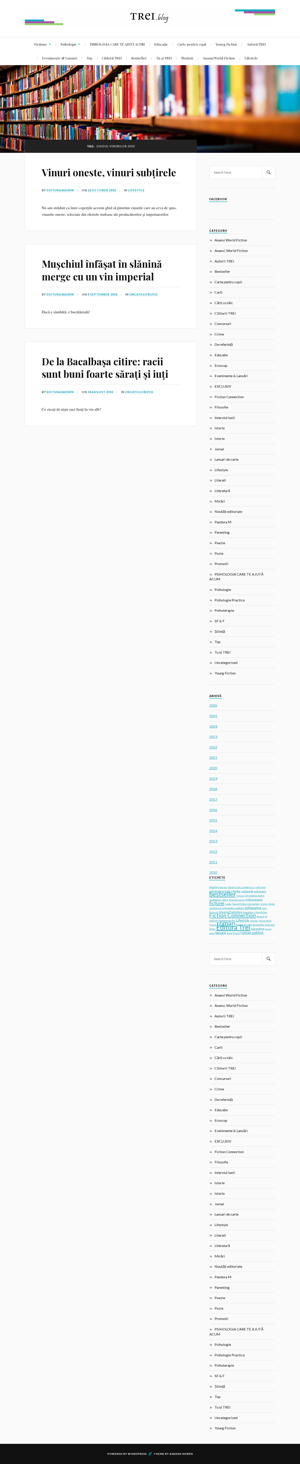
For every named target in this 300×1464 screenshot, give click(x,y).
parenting (257, 929)
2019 (213, 778)
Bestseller (139, 58)
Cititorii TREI (112, 58)
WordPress (137, 1453)
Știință (220, 631)
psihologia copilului (233, 908)
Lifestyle (251, 58)
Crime (219, 334)
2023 (213, 737)
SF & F (219, 621)
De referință (224, 344)
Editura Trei (233, 927)
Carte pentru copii (191, 44)
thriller (236, 891)
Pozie (219, 553)
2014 (213, 831)
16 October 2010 (102, 190)
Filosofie (221, 407)
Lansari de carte (227, 459)
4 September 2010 (102, 294)
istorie (213, 887)
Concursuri (223, 323)
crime (263, 904)
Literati (220, 480)
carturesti (247, 891)
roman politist (252, 933)
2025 (213, 716)
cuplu (228, 903)
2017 (213, 799)
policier (213, 920)
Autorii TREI (256, 44)
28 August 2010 (100, 392)
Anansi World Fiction (219, 58)
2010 (213, 872)
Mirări (220, 501)
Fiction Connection (229, 397)
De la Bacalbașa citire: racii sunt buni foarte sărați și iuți (105, 367)
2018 (213, 789)
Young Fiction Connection (246, 903)
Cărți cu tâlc (224, 303)
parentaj (254, 920)
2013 (213, 841)
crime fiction (260, 912)
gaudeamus (215, 900)
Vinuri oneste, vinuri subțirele (109, 172)
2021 (213, 757)
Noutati (187, 58)
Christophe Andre (254, 895)
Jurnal (219, 449)
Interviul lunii (225, 417)
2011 (213, 862)
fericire (240, 895)
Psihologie (68, 44)
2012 (213, 851)
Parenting (222, 532)
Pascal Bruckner (237, 900)
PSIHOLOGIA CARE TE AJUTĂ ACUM (117, 44)
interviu (222, 887)
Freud (236, 933)
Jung (229, 933)
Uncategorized (143, 294)
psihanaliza (253, 908)
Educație (161, 44)
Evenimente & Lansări (59, 58)
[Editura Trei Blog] (150, 23)
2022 (213, 747)
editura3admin (60, 190)
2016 (213, 810)
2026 (213, 705)
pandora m (215, 908)
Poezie (220, 543)
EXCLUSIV (223, 386)
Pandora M (223, 522)
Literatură (222, 491)
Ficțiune (40, 44)
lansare (220, 933)
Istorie (220, 428)
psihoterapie (254, 899)
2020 (213, 768)
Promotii (221, 564)
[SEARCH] (268, 172)
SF (266, 916)
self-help (260, 887)
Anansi (260, 916)
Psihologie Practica (230, 600)
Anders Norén (181, 1453)
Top (89, 58)
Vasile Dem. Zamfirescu (241, 887)
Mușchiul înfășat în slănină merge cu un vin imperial (102, 270)
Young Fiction (226, 44)
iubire (225, 900)
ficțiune (216, 903)
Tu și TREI (164, 58)
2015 (213, 820)
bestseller (222, 894)
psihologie (260, 891)
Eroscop (221, 365)
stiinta (271, 904)
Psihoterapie (224, 610)
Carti (218, 292)
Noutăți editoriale (228, 511)
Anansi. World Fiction (231, 250)
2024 (213, 726)
